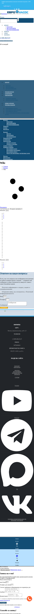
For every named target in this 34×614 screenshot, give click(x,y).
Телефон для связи (5, 585)
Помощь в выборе (10, 105)
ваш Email (3, 582)
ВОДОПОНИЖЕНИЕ (13, 30)
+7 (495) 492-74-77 (17, 339)
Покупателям (9, 95)
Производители (9, 92)
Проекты (6, 31)
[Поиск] (18, 19)
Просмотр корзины (5, 570)
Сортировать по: (5, 209)
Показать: (3, 210)
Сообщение (4, 305)
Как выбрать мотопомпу (13, 110)
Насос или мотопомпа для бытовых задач (17, 113)
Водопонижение (11, 88)
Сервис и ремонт (9, 103)
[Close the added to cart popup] (22, 570)
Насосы (8, 85)
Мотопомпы (10, 87)
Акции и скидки (11, 98)
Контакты (7, 35)
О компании (8, 93)
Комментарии (4, 596)
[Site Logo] (14, 13)
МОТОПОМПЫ (11, 28)
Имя (1, 296)
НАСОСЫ (9, 27)
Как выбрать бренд (11, 111)
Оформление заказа (15, 570)
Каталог (6, 25)
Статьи (6, 33)
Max (17, 546)
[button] (2, 17)
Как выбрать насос (12, 108)
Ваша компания (4, 579)
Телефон (3, 299)
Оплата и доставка (12, 100)
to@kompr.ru (17, 345)
